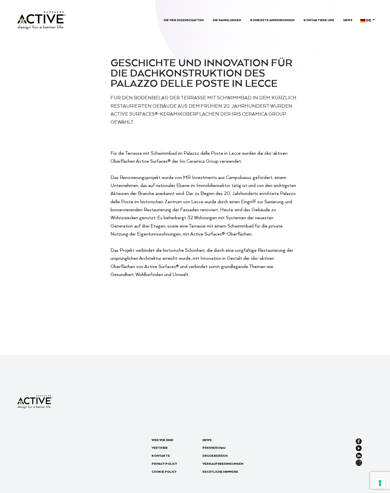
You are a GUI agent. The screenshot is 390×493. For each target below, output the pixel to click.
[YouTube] (359, 447)
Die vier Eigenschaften (184, 20)
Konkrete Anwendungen (272, 20)
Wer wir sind (162, 440)
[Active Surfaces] (41, 19)
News (347, 20)
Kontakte (161, 456)
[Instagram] (359, 462)
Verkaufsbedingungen (222, 464)
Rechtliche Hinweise (220, 472)
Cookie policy (164, 472)
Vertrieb (160, 448)
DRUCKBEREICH (215, 456)
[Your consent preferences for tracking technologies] (380, 483)
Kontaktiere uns (318, 20)
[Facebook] (359, 440)
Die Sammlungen (227, 20)
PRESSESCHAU (214, 448)
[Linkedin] (359, 454)
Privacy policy (164, 464)
